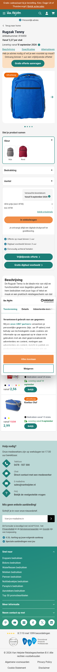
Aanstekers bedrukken (13, 590)
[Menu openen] (4, 13)
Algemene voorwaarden (17, 662)
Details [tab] (25, 309)
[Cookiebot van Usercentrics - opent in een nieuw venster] (41, 301)
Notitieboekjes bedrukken (15, 581)
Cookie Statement (17, 667)
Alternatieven (48, 49)
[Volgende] (52, 97)
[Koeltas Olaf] (13, 405)
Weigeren (28, 368)
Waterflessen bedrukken (14, 567)
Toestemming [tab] (10, 309)
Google (46, 529)
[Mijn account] (46, 13)
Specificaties (28, 49)
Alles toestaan (28, 359)
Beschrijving (8, 49)
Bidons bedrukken (11, 562)
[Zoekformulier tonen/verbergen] (40, 13)
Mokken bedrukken (12, 572)
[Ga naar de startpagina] (14, 13)
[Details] (38, 45)
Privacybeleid (8, 529)
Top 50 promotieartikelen (15, 595)
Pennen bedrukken (11, 576)
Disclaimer (44, 667)
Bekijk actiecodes (35, 6)
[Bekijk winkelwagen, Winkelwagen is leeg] (53, 13)
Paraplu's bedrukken (12, 586)
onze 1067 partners (20, 324)
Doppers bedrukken (12, 558)
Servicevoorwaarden (29, 529)
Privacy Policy (44, 662)
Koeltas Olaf (30, 402)
